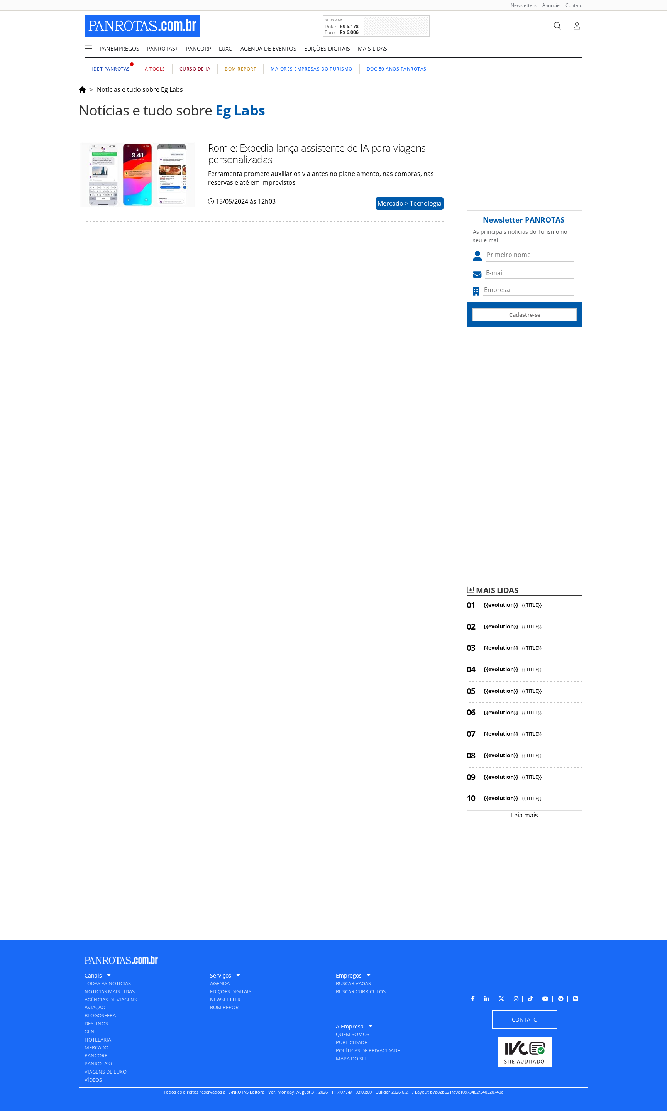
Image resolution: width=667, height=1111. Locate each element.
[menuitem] (521, 5)
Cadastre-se (524, 314)
